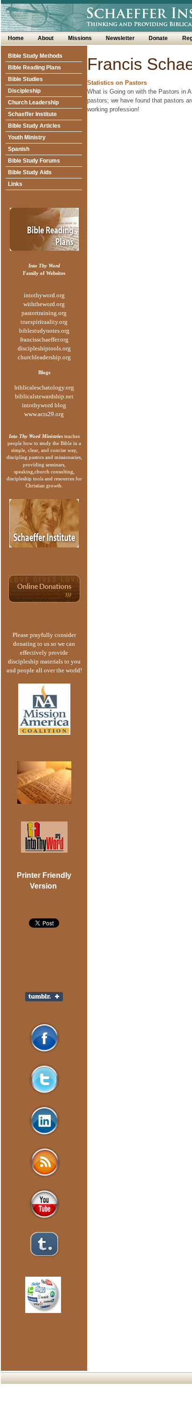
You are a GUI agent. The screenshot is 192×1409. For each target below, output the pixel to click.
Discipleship (24, 91)
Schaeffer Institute (32, 114)
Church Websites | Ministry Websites (78, 1405)
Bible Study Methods (35, 56)
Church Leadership (33, 102)
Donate (158, 38)
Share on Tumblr (44, 996)
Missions (80, 38)
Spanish (18, 149)
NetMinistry (144, 1405)
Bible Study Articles (34, 126)
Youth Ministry (27, 137)
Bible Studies (25, 79)
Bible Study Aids (30, 172)
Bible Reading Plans (34, 67)
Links (15, 184)
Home (16, 38)
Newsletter (120, 38)
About (46, 38)
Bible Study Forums (34, 160)
